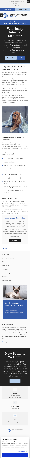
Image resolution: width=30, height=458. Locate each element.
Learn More (15, 240)
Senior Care (5, 276)
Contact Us (15, 381)
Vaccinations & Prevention (8, 258)
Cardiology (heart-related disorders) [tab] (14, 158)
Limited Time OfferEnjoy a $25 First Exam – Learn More (14, 22)
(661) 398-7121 (15, 5)
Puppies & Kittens (6, 280)
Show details (21, 451)
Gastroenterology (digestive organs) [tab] (14, 174)
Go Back (5, 248)
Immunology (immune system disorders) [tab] (15, 165)
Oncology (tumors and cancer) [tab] (12, 178)
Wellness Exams (6, 262)
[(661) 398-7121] (21, 58)
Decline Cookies (21, 455)
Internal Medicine (6, 265)
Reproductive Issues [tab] (9, 162)
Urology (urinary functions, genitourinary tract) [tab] (15, 182)
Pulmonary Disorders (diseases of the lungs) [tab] (14, 170)
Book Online (7, 9)
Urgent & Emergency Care (8, 273)
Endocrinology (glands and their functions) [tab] (15, 187)
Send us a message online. (15, 422)
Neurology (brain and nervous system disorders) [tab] (14, 191)
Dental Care (5, 269)
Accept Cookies (8, 455)
